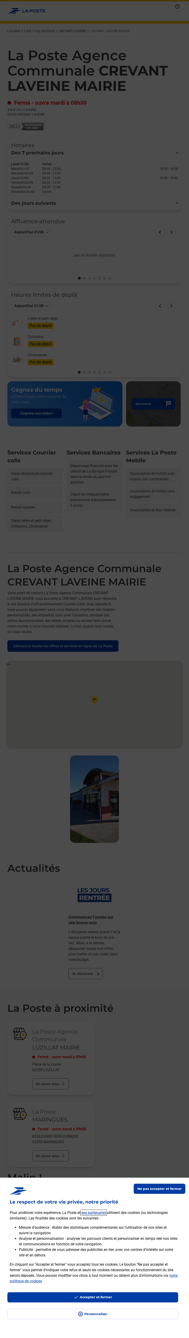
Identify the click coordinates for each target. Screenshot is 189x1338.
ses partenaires (93, 1212)
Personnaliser (95, 1314)
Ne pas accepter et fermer (159, 1189)
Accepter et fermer (96, 1297)
